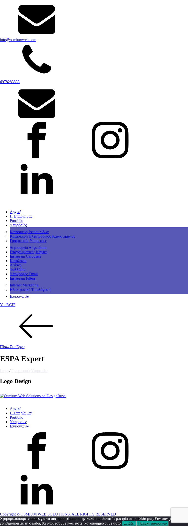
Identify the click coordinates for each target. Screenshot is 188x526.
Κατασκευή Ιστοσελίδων (29, 232)
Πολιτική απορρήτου (152, 523)
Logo (4, 371)
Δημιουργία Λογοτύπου (28, 247)
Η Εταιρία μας (21, 216)
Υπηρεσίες (18, 225)
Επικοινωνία (19, 296)
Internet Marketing (24, 285)
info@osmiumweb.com (18, 40)
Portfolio (16, 221)
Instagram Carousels (25, 256)
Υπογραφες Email (24, 274)
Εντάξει (129, 523)
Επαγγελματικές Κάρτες (28, 252)
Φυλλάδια (17, 269)
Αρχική (15, 212)
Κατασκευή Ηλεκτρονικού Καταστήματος (42, 236)
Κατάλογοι (18, 261)
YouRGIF (7, 305)
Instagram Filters (22, 278)
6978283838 (10, 82)
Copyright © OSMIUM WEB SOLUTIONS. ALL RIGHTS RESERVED (58, 514)
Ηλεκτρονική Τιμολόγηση (30, 289)
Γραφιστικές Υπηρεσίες (28, 241)
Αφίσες (15, 265)
